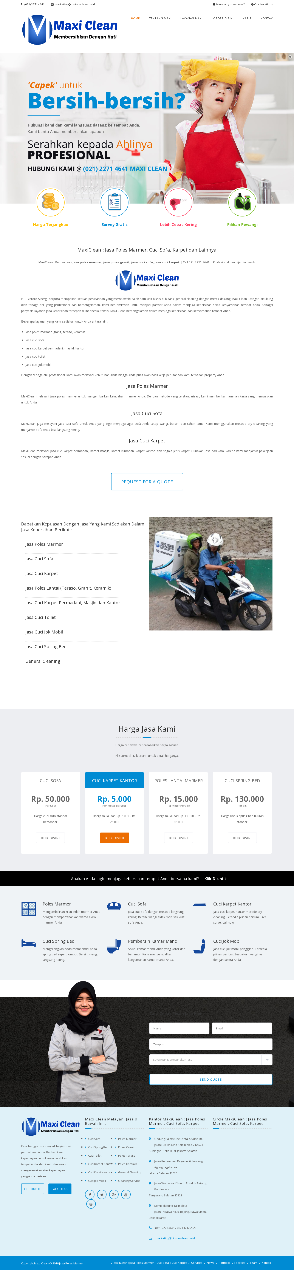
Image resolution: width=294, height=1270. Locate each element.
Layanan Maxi (192, 18)
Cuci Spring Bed (58, 941)
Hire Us (187, 155)
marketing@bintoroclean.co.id (75, 4)
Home (135, 18)
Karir (247, 18)
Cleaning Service (129, 1181)
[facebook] (89, 1194)
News (210, 1263)
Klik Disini (50, 838)
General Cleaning (129, 1172)
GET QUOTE (32, 1189)
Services (196, 1263)
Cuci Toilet (94, 1155)
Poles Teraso (126, 1155)
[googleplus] (114, 1194)
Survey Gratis (114, 224)
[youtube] (126, 1194)
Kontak (267, 18)
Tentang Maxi (160, 18)
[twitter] (101, 1194)
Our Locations (263, 4)
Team (253, 1263)
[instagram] (91, 1204)
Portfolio (224, 1263)
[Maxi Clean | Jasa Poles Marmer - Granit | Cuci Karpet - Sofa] (41, 31)
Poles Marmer (57, 904)
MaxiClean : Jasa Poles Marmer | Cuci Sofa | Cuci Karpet (150, 1263)
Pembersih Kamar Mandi (153, 941)
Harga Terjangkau (50, 224)
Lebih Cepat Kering (178, 224)
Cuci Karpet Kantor (232, 904)
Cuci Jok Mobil (227, 941)
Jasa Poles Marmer (71, 1263)
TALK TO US (59, 1189)
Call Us (161, 155)
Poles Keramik (127, 1164)
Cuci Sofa (137, 904)
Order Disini (223, 18)
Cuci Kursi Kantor (99, 1172)
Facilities (239, 1263)
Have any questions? (230, 4)
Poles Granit (126, 1147)
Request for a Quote (147, 482)
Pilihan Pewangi (242, 224)
